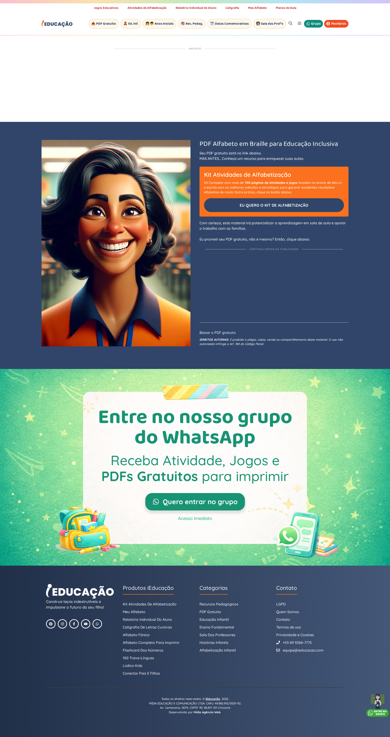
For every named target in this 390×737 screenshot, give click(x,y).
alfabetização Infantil (218, 650)
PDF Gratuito (210, 611)
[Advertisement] (195, 85)
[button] (290, 24)
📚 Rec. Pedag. (192, 23)
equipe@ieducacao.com (303, 650)
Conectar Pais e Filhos (141, 673)
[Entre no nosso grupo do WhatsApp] (377, 705)
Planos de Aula (286, 7)
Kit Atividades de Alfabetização (149, 604)
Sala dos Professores (217, 635)
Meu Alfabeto (257, 7)
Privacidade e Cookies (295, 635)
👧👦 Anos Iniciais (159, 23)
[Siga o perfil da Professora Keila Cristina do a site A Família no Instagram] (62, 624)
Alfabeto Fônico (136, 635)
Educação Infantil (214, 619)
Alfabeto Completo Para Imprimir (151, 642)
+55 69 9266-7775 (297, 642)
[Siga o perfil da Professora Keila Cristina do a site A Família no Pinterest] (51, 624)
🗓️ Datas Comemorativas (229, 23)
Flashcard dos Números (143, 650)
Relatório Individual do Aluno (196, 7)
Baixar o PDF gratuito (218, 332)
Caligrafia (232, 7)
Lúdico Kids (132, 665)
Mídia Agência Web (207, 712)
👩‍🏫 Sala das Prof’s (269, 23)
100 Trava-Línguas (138, 658)
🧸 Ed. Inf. (130, 23)
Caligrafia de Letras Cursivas (147, 627)
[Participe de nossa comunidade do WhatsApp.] (97, 624)
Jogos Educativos (106, 7)
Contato (283, 619)
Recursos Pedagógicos (219, 604)
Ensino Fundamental (217, 627)
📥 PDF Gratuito (103, 23)
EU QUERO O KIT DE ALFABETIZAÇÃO (274, 205)
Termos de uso (288, 627)
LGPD (281, 604)
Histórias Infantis (214, 642)
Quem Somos (287, 611)
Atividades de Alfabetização (147, 7)
